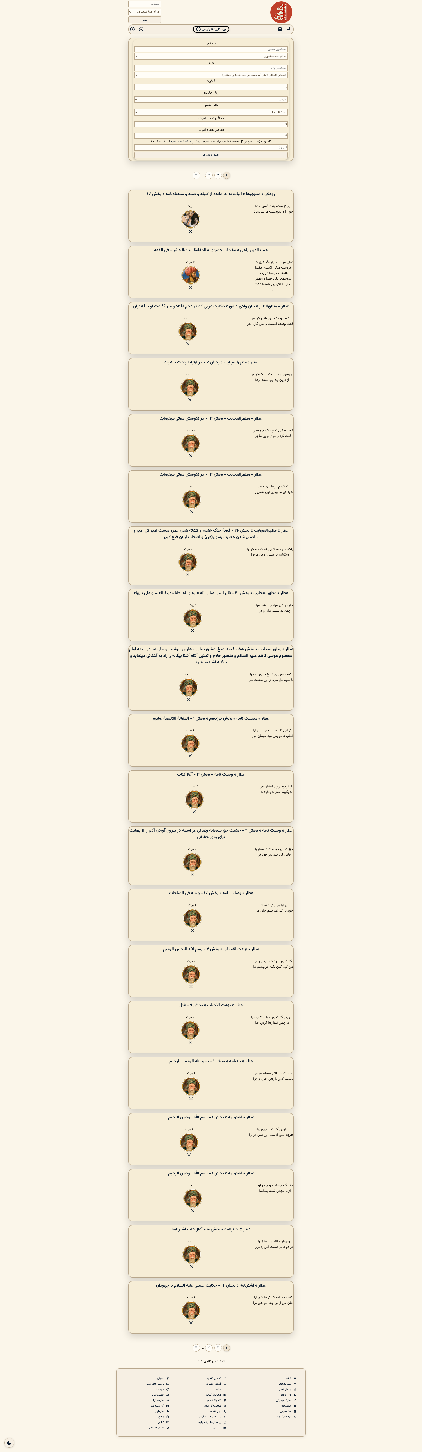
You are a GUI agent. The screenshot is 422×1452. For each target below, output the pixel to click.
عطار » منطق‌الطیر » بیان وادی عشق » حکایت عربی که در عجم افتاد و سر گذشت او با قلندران (211, 306)
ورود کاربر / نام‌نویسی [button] (213, 29)
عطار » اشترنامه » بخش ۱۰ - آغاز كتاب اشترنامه (211, 1229)
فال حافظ (286, 1395)
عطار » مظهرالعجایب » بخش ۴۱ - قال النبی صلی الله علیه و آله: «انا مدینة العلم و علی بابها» (211, 593)
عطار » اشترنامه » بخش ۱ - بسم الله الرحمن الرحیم (211, 1117)
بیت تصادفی (285, 1384)
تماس (161, 1422)
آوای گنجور (216, 1411)
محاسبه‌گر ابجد (213, 1406)
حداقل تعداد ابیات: (211, 118)
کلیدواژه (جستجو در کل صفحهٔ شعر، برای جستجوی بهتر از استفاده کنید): (211, 141)
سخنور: (211, 43)
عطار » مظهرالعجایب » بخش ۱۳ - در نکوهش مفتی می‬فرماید (211, 418)
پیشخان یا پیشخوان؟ (210, 1422)
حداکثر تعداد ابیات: (211, 130)
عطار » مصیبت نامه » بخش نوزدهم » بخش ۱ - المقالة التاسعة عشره (211, 718)
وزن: (211, 62)
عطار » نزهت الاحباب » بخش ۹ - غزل (211, 1005)
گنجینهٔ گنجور (214, 1400)
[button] (288, 29)
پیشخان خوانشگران (210, 1417)
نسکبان (217, 1428)
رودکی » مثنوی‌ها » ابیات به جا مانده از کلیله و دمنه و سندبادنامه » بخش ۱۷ (211, 194)
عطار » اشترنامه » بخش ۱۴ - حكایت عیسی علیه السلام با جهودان (211, 1285)
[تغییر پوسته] (9, 1443)
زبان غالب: (211, 93)
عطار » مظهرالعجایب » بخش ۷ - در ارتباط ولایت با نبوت (211, 362)
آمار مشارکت (158, 1406)
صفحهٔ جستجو (181, 141)
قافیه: (211, 81)
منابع (161, 1417)
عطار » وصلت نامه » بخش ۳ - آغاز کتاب (211, 774)
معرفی (161, 1378)
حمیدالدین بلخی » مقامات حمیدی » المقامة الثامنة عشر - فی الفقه (211, 250)
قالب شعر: (211, 105)
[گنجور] (281, 12)
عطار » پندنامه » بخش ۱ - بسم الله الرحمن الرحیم (211, 1061)
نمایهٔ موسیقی (284, 1400)
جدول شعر (285, 1389)
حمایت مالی (158, 1395)
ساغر (219, 1389)
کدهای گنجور (214, 1378)
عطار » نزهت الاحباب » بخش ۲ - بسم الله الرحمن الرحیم (211, 949)
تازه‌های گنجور (284, 1417)
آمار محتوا (159, 1400)
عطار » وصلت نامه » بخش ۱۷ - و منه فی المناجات (211, 893)
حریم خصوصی (156, 1428)
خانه (289, 1378)
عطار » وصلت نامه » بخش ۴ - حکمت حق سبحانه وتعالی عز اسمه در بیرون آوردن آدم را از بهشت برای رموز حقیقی (211, 833)
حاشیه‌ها (286, 1406)
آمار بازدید (159, 1411)
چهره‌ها (160, 1389)
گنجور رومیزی (214, 1384)
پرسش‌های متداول (154, 1384)
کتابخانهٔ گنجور (213, 1395)
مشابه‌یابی (286, 1411)
